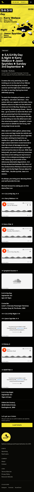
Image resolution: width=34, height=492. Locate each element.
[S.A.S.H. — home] (3, 2)
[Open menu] (30, 2)
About (3, 461)
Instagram (4, 487)
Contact (4, 464)
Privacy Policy (6, 474)
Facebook (10, 487)
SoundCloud (18, 487)
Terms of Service (6, 471)
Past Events (5, 454)
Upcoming (5, 451)
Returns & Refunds (7, 477)
